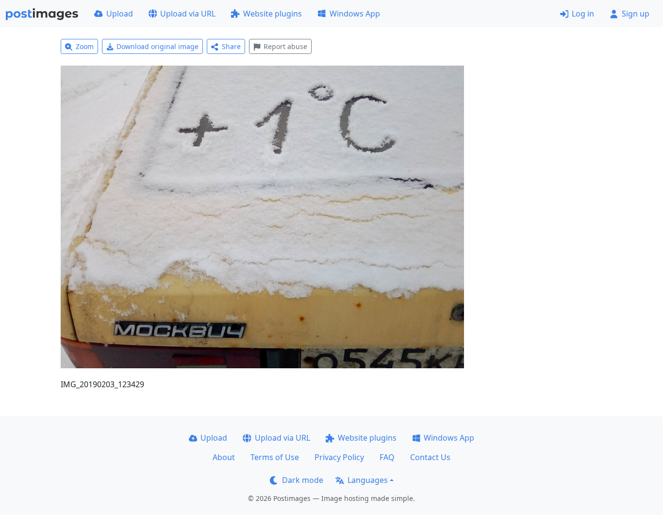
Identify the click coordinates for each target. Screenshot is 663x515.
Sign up (635, 13)
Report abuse (285, 46)
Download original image (157, 46)
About (224, 457)
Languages (368, 480)
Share (231, 46)
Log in (583, 13)
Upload (119, 13)
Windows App (355, 13)
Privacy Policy (339, 457)
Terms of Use (274, 457)
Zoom (85, 46)
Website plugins (272, 13)
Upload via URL (187, 13)
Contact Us (430, 457)
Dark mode (302, 480)
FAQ (387, 457)
